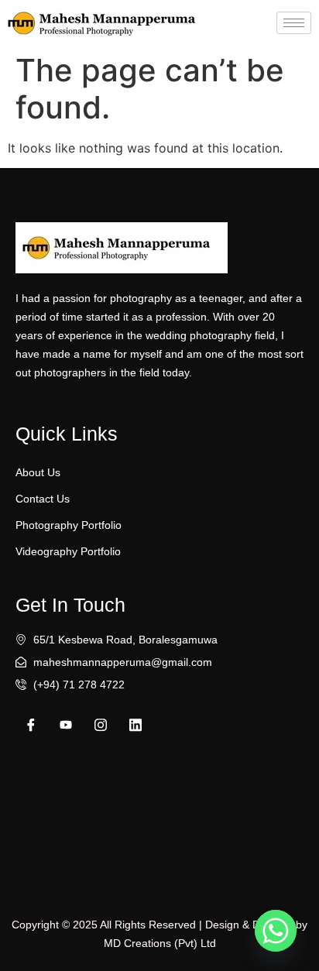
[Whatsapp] (276, 931)
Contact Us (42, 498)
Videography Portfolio (68, 551)
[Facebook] (31, 724)
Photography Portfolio (68, 525)
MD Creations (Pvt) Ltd (160, 943)
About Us (37, 472)
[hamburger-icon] (293, 23)
